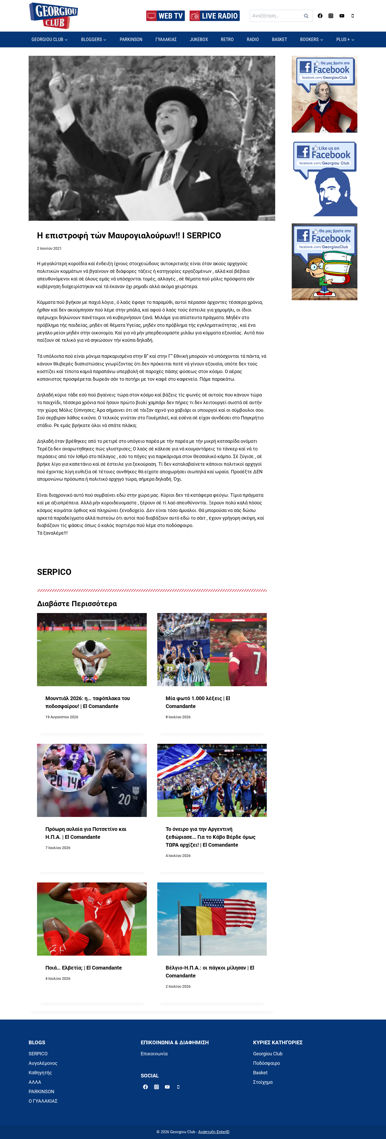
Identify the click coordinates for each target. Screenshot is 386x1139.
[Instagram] (331, 16)
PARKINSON (131, 39)
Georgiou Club (268, 1053)
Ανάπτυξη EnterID (213, 1132)
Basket (260, 1072)
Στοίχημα (263, 1082)
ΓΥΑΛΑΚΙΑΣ (166, 39)
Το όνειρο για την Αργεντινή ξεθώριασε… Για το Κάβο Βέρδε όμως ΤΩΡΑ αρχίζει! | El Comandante (210, 837)
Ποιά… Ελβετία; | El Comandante (83, 968)
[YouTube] (342, 16)
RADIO (253, 39)
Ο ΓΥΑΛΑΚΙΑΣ (43, 1101)
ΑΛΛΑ (35, 1082)
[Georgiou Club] (54, 16)
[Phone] (352, 16)
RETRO (227, 39)
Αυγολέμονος (43, 1063)
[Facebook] (320, 16)
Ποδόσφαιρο (266, 1063)
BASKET (279, 39)
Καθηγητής (40, 1072)
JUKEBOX (199, 39)
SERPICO (38, 1053)
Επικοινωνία (154, 1053)
